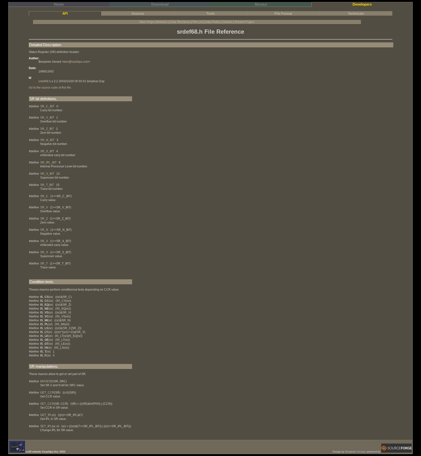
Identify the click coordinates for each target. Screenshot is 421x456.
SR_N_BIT (47, 140)
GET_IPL (46, 415)
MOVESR (46, 381)
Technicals (356, 13)
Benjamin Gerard (355, 451)
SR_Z (44, 218)
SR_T (44, 263)
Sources (138, 13)
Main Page (147, 22)
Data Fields (212, 22)
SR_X (44, 241)
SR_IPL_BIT (48, 162)
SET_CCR (47, 403)
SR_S (44, 252)
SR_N (44, 230)
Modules (162, 22)
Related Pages (244, 22)
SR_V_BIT (47, 117)
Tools (210, 13)
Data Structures (180, 22)
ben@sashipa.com (76, 61)
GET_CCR (47, 392)
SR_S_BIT (47, 173)
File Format (283, 13)
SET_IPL (46, 426)
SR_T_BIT (47, 185)
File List (197, 22)
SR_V (44, 207)
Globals (227, 22)
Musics (261, 4)
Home (59, 4)
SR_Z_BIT (47, 129)
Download (160, 4)
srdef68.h (44, 81)
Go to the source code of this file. (50, 87)
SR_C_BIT (47, 106)
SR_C (44, 196)
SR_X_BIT (47, 151)
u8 (66, 392)
